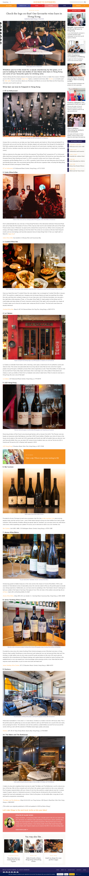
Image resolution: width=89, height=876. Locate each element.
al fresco (5, 592)
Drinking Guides (34, 10)
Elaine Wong (33, 19)
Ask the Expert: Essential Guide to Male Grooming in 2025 (75, 79)
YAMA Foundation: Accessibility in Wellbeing (76, 56)
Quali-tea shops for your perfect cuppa (53, 859)
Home (57, 870)
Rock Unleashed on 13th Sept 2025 (79, 161)
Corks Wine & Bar (8, 238)
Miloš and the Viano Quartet (77, 171)
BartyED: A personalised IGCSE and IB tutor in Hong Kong (75, 29)
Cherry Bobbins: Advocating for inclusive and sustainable (75, 130)
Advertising (71, 870)
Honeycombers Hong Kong (44, 2)
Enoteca (5, 731)
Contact (79, 870)
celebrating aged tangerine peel (79, 151)
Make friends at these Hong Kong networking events (33, 859)
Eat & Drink (29, 455)
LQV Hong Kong (7, 446)
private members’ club (48, 518)
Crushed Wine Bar (8, 309)
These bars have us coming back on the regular (13, 859)
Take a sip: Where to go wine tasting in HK (42, 458)
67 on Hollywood (8, 168)
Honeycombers (11, 870)
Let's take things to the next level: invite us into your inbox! (25, 810)
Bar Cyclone (6, 528)
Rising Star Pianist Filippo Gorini (79, 166)
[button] (15, 5)
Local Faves (53, 855)
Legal (84, 870)
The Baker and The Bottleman (11, 800)
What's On (33, 855)
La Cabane (6, 379)
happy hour (25, 79)
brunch (51, 79)
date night (7, 81)
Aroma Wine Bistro (8, 596)
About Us (63, 870)
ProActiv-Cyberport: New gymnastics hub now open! (76, 103)
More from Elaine (21, 829)
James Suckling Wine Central (11, 665)
